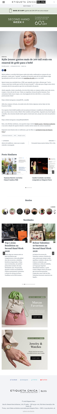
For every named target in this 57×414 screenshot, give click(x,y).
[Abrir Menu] (4, 2)
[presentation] (14, 166)
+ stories (52, 207)
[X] (5, 70)
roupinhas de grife (29, 78)
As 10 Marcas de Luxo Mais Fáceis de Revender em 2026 (13, 247)
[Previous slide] (4, 253)
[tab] (25, 187)
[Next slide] (53, 253)
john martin (6, 66)
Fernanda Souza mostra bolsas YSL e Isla (43, 142)
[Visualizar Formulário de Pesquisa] (54, 2)
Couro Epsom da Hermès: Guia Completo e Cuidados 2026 (41, 247)
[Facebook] (3, 70)
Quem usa (4, 56)
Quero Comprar (27, 6)
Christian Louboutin (49, 124)
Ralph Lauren (39, 124)
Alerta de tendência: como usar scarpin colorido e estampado (13, 143)
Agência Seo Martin (28, 411)
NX (15, 135)
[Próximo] (53, 172)
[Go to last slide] (4, 172)
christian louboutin (7, 135)
